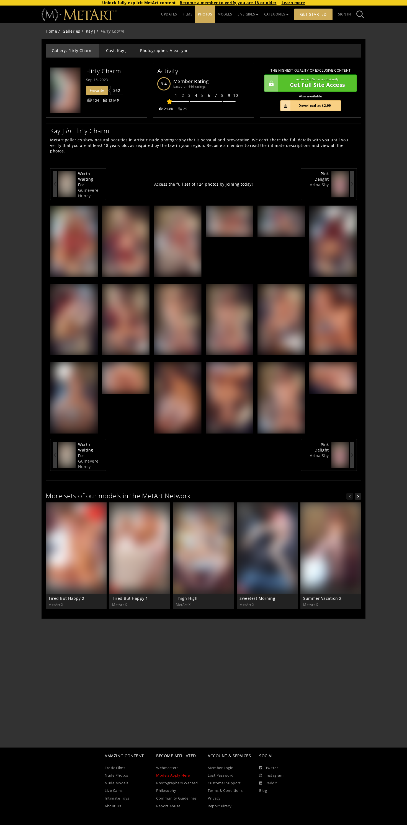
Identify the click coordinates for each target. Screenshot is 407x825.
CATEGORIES (274, 14)
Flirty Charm (103, 71)
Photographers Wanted (177, 783)
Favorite (97, 90)
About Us (113, 806)
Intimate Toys (117, 798)
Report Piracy (220, 806)
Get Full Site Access (317, 83)
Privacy (214, 798)
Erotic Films (115, 768)
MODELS (225, 14)
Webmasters (167, 768)
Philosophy (166, 790)
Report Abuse (168, 806)
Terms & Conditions (225, 790)
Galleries (71, 31)
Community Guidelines (176, 798)
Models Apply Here (173, 775)
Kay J (91, 31)
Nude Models (116, 783)
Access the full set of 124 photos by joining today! (203, 184)
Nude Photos (116, 775)
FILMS (188, 14)
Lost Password (221, 775)
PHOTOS (205, 14)
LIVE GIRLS (246, 14)
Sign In (344, 14)
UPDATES (169, 14)
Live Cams (114, 790)
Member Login (220, 768)
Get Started (313, 14)
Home (51, 31)
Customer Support (224, 783)
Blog (263, 790)
